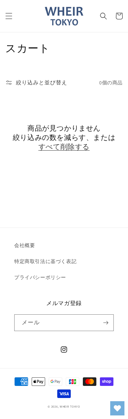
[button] (9, 16)
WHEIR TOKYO (70, 406)
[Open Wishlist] (117, 408)
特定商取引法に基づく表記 (45, 261)
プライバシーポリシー (40, 277)
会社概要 (24, 245)
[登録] (105, 322)
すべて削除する (64, 147)
